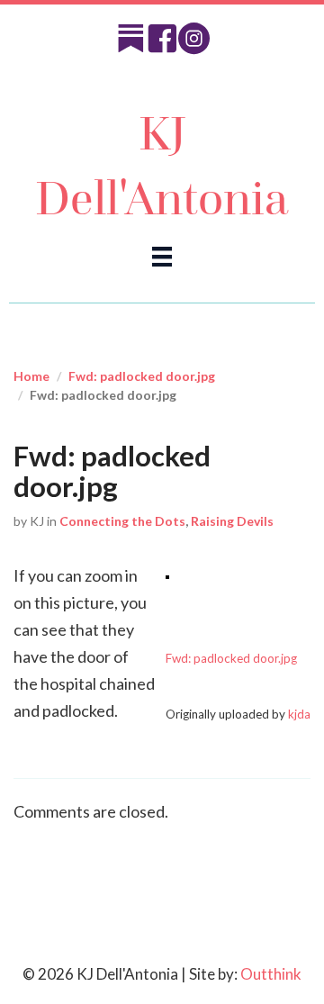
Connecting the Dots (122, 521)
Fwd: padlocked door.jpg (141, 376)
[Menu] (162, 255)
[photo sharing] (167, 575)
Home (32, 376)
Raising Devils (232, 521)
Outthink (271, 973)
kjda (299, 714)
